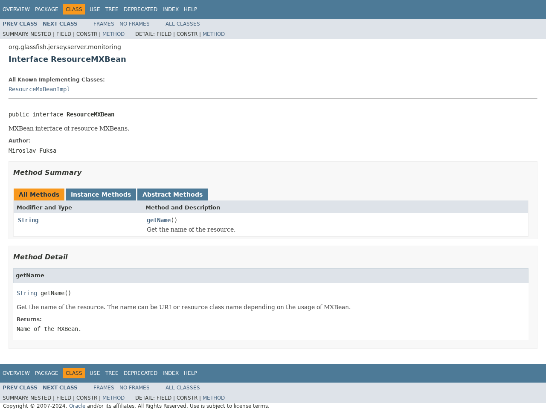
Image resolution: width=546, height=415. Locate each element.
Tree (112, 9)
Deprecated (140, 9)
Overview (16, 9)
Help (190, 9)
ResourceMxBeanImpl (39, 89)
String (28, 220)
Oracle (77, 406)
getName (159, 220)
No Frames (134, 24)
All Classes (183, 24)
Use (95, 9)
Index (171, 9)
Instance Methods (101, 194)
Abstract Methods (172, 194)
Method (113, 34)
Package (46, 9)
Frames (103, 24)
